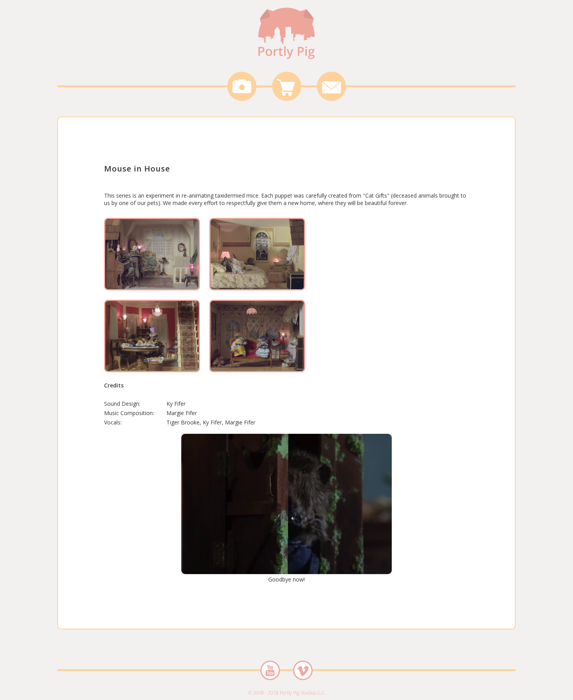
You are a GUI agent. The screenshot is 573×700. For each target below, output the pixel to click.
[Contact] (331, 86)
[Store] (286, 86)
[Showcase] (241, 86)
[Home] (286, 60)
